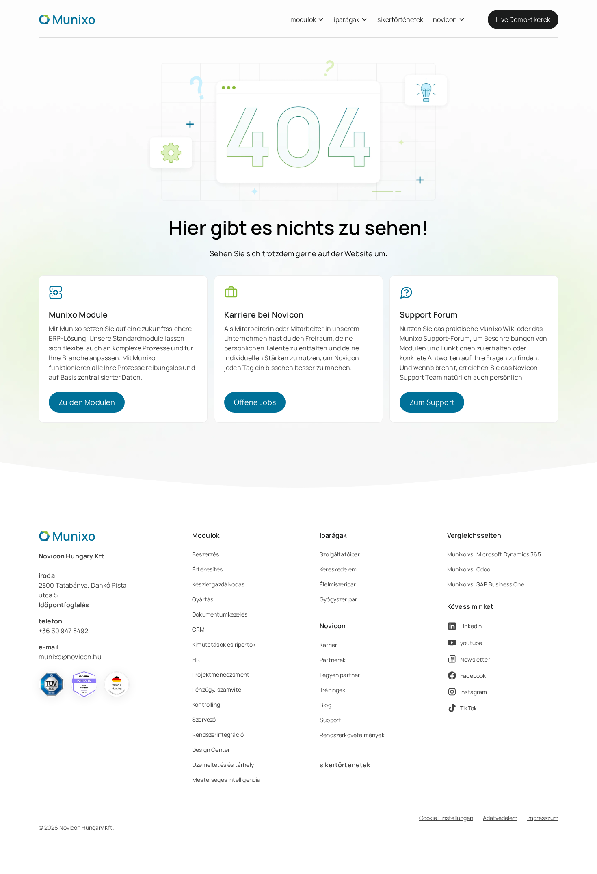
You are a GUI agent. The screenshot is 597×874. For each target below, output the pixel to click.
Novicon (333, 625)
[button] (307, 19)
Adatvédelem (500, 818)
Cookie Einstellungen (446, 818)
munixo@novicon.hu (70, 656)
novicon (445, 19)
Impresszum (542, 818)
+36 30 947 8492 (63, 630)
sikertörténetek (400, 19)
